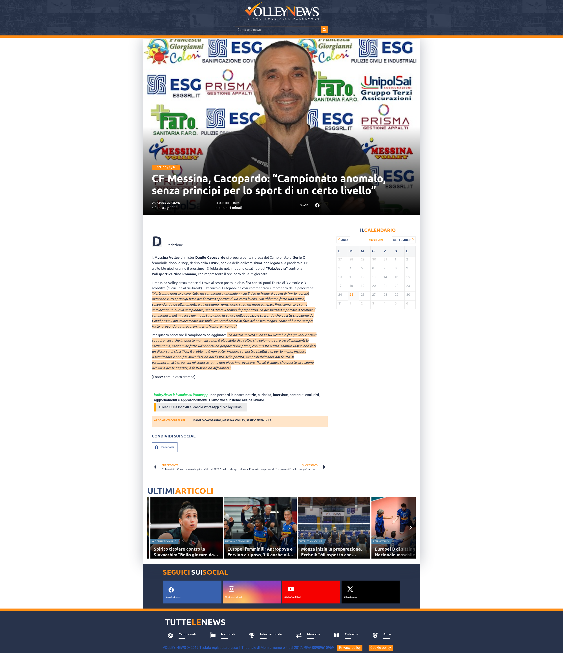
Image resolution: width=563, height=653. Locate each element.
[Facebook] (171, 590)
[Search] (324, 29)
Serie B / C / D (166, 167)
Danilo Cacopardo (207, 420)
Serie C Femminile (258, 420)
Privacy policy (350, 648)
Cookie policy (380, 648)
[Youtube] (290, 589)
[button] (317, 205)
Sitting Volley (381, 541)
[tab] (184, 635)
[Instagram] (231, 589)
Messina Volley (233, 420)
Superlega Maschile (310, 541)
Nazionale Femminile (164, 541)
